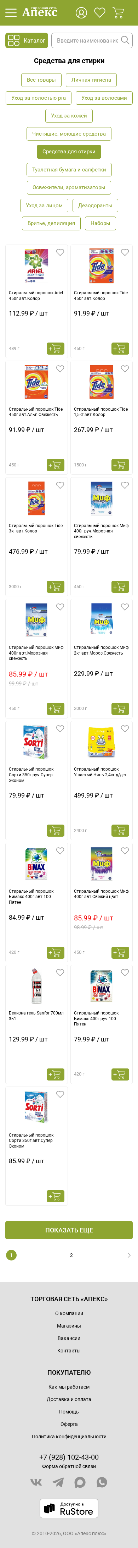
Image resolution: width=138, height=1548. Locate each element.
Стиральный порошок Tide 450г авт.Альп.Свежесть (36, 412)
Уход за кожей (69, 116)
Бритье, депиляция (51, 223)
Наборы (100, 223)
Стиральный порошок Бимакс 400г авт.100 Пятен (31, 897)
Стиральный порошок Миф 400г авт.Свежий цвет (101, 894)
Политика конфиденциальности (69, 1436)
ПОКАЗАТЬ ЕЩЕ (69, 1230)
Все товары (41, 80)
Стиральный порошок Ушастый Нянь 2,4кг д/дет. (101, 772)
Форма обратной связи (69, 1466)
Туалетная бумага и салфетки (69, 169)
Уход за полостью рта (38, 98)
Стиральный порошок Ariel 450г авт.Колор (36, 295)
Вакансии (69, 1338)
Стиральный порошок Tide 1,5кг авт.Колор (101, 412)
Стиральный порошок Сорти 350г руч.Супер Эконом (31, 775)
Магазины (69, 1326)
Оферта (69, 1424)
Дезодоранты (95, 205)
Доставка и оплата (69, 1399)
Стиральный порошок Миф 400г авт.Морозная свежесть (36, 653)
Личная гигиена (91, 80)
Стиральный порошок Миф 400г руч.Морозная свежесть (101, 531)
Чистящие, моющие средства (69, 134)
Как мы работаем (69, 1387)
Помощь (69, 1412)
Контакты (69, 1350)
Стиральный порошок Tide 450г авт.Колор (101, 295)
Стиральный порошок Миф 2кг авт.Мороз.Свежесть (101, 650)
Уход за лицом (44, 205)
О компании (69, 1313)
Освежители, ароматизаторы (69, 187)
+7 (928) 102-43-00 (69, 1457)
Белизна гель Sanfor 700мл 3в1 (36, 1016)
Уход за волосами (104, 98)
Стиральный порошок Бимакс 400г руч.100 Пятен (96, 1019)
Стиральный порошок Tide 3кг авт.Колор (36, 528)
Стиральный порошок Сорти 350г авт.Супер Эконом (31, 1141)
